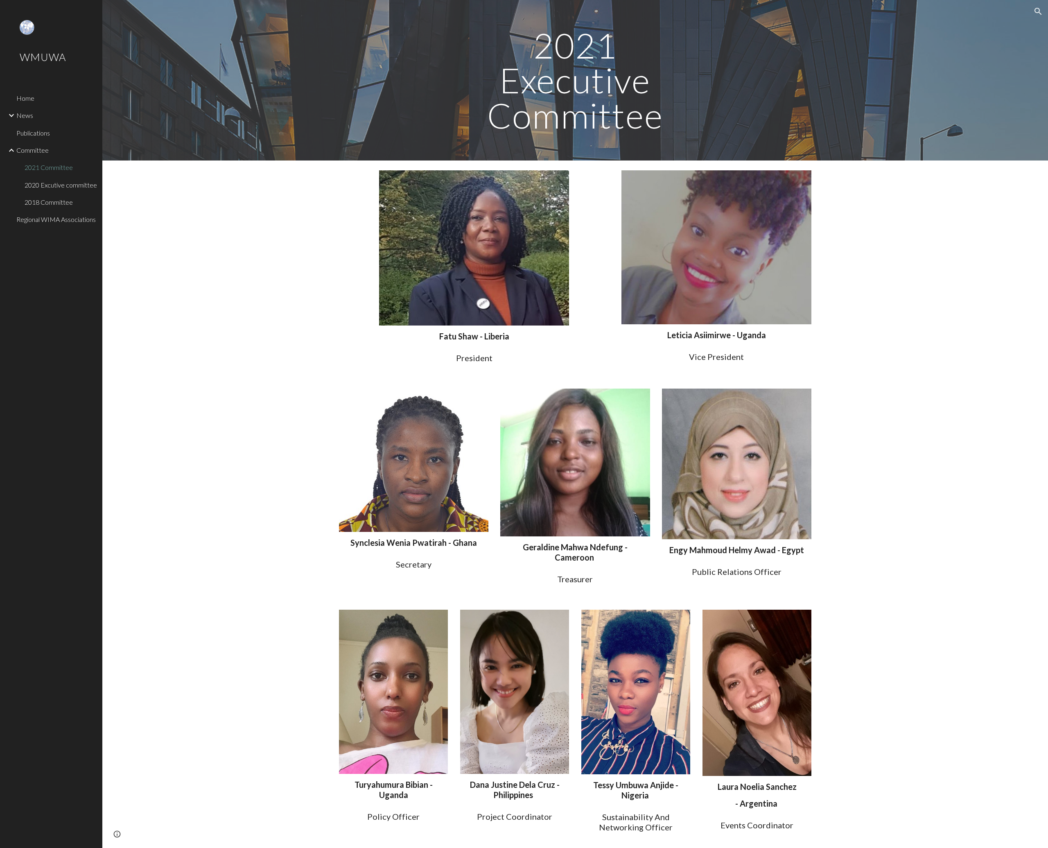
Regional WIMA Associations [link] (56, 219)
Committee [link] (32, 150)
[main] (575, 80)
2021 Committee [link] (49, 167)
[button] (1038, 11)
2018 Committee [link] (49, 202)
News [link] (24, 115)
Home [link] (25, 98)
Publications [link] (33, 133)
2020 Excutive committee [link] (61, 185)
